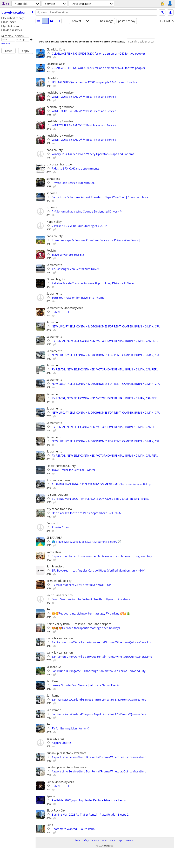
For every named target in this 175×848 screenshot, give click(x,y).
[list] (39, 21)
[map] (58, 21)
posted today (11, 26)
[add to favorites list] (48, 53)
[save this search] (170, 12)
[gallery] (52, 21)
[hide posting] (55, 57)
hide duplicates (13, 30)
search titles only (14, 18)
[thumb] (45, 21)
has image (10, 22)
